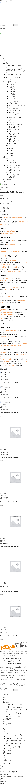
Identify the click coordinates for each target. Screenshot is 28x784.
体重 (7, 145)
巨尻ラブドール (13, 136)
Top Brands (7, 189)
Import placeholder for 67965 (9, 398)
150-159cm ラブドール (15, 115)
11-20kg (11, 148)
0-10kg (10, 147)
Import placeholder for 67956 (9, 457)
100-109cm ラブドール (15, 110)
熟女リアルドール (14, 138)
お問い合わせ (12, 162)
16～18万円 (12, 95)
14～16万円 (12, 93)
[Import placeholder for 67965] (5, 387)
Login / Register (7, 760)
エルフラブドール (14, 122)
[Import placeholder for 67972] (5, 373)
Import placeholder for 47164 (9, 636)
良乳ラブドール (13, 141)
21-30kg (11, 150)
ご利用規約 (19, 685)
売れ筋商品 (12, 86)
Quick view (3, 376)
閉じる (2, 765)
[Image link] (14, 650)
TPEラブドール (13, 103)
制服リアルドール (14, 128)
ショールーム (12, 164)
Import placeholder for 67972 (9, 383)
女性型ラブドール (14, 131)
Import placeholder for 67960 (9, 413)
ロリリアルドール (14, 126)
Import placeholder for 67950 (9, 546)
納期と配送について (14, 171)
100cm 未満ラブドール (15, 109)
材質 (7, 100)
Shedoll (8, 76)
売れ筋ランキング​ (11, 83)
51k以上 (11, 155)
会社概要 (2, 684)
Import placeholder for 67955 (9, 502)
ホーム (2, 189)
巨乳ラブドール (13, 135)
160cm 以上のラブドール (16, 117)
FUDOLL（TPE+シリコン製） (14, 65)
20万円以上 (12, 98)
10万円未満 (12, 88)
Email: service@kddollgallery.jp (12, 663)
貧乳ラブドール (13, 143)
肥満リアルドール (14, 140)
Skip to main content (15, 1)
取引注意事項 (12, 176)
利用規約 (11, 178)
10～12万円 (12, 89)
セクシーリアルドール (15, 124)
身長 (7, 107)
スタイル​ (8, 119)
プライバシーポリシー (15, 174)
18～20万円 (12, 96)
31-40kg (11, 152)
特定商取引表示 (14, 684)
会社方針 (8, 172)
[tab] (6, 208)
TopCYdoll (9, 67)
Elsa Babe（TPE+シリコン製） (14, 69)
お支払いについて (14, 169)
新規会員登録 (4, 775)
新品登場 (11, 84)
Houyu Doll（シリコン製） (13, 77)
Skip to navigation (5, 1)
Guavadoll (8, 79)
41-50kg (11, 153)
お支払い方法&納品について (14, 165)
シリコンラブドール (14, 102)
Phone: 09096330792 (9, 662)
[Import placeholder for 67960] (5, 402)
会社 (7, 158)
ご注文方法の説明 (14, 167)
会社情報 (11, 160)
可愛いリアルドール (14, 129)
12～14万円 (12, 91)
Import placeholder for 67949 (9, 591)
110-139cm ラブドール (15, 112)
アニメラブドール (14, 121)
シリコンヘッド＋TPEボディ (17, 105)
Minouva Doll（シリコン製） (14, 74)
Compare (5, 759)
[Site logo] (9, 23)
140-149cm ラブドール (15, 114)
